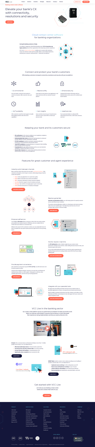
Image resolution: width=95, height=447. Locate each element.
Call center (13, 410)
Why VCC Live (80, 412)
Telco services (63, 424)
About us (79, 410)
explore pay (16, 276)
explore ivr (16, 233)
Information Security (64, 418)
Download (62, 422)
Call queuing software (30, 414)
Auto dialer (28, 412)
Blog (61, 410)
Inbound (13, 416)
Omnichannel (14, 412)
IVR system (28, 410)
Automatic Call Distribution (31, 416)
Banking (45, 424)
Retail (44, 420)
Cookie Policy (22, 444)
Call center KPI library (64, 426)
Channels (13, 418)
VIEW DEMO (86, 1)
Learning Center (63, 420)
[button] (83, 439)
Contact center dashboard (31, 426)
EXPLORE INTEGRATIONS (56, 298)
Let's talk (47, 395)
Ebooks (61, 414)
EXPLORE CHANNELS (18, 189)
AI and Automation (47, 412)
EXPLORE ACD (53, 210)
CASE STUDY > (16, 355)
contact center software (29, 50)
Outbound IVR (29, 420)
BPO (44, 418)
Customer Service (47, 410)
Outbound (13, 414)
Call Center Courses (64, 416)
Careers (79, 414)
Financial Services (47, 422)
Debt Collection (46, 416)
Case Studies (63, 412)
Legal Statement (29, 444)
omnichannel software (38, 171)
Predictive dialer (29, 422)
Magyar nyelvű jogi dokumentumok (56, 444)
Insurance (45, 426)
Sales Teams (46, 414)
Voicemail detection (30, 424)
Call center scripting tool (31, 418)
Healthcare (45, 430)
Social (16, 185)
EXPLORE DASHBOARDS (56, 255)
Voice (16, 177)
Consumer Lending (47, 428)
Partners (79, 418)
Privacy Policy (14, 444)
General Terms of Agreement (41, 444)
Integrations (14, 420)
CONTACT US (77, 1)
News (78, 416)
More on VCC (14, 422)
